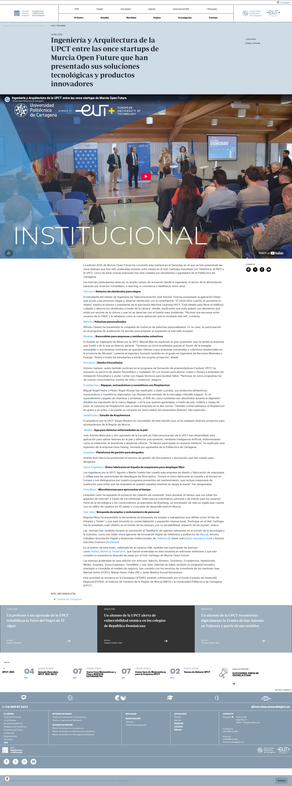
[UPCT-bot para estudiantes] (24, 698)
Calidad (99, 9)
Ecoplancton (91, 385)
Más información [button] (123, 780)
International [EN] (181, 9)
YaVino (95, 551)
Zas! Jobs (88, 511)
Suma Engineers (93, 467)
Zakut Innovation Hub (198, 538)
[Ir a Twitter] (15, 761)
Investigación (185, 17)
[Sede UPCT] (217, 697)
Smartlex (88, 452)
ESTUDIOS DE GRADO (62, 714)
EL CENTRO (9, 714)
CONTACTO (228, 714)
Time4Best (89, 489)
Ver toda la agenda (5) (283, 690)
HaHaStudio (90, 415)
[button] (220, 2)
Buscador (213, 9)
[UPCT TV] (266, 697)
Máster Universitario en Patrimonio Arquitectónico (73, 731)
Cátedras (129, 722)
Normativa (8, 739)
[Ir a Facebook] (6, 761)
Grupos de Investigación (135, 725)
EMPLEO (178, 730)
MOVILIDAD (130, 714)
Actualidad (125, 9)
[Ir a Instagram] (24, 761)
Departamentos (10, 736)
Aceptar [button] (282, 780)
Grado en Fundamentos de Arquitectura (69, 717)
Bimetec (88, 336)
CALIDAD (178, 726)
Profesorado (9, 733)
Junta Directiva (10, 720)
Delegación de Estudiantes (15, 726)
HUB (77, 9)
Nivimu (105, 551)
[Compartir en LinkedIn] (248, 269)
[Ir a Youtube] (33, 761)
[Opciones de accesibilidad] (7, 778)
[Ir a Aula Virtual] (170, 698)
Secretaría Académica (13, 723)
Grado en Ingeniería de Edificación (67, 720)
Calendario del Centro (13, 730)
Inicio (53, 25)
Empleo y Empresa (253, 43)
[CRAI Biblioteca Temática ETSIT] (71, 697)
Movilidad (131, 17)
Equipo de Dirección (12, 717)
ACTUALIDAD (180, 714)
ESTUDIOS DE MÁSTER (62, 725)
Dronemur (89, 362)
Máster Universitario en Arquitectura (67, 728)
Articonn (88, 291)
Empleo (157, 17)
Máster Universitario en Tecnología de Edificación (73, 734)
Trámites (213, 17)
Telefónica (163, 538)
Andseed (112, 542)
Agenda (151, 9)
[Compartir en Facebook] (262, 269)
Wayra (203, 534)
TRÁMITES (178, 723)
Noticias (177, 717)
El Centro (78, 17)
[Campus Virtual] (120, 697)
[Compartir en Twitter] (255, 269)
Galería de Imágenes (69, 599)
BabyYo (87, 321)
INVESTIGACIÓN (132, 718)
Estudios (105, 17)
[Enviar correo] (269, 269)
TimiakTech (118, 551)
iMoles (87, 429)
